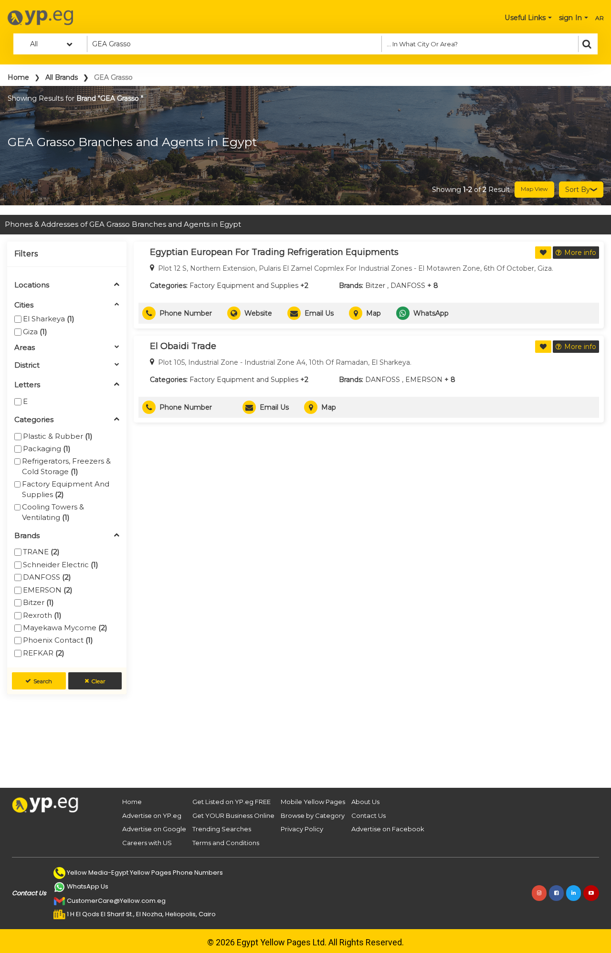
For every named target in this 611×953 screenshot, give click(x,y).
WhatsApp (431, 313)
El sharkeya (48, 318)
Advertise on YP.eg (151, 815)
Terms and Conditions (225, 843)
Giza (35, 331)
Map (373, 313)
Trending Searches (221, 829)
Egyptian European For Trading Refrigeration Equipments (274, 252)
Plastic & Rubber (58, 436)
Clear (98, 681)
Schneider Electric (60, 564)
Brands (27, 536)
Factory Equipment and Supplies (65, 488)
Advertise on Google (154, 829)
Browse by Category (313, 815)
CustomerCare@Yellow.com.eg (116, 900)
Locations (31, 285)
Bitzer (38, 602)
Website (258, 313)
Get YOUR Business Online (233, 815)
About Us (365, 801)
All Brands (61, 77)
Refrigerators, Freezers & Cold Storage (66, 466)
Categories (33, 420)
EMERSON (48, 589)
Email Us (319, 313)
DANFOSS (47, 577)
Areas (24, 348)
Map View (534, 188)
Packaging (47, 448)
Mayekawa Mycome (65, 627)
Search (42, 681)
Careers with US (147, 843)
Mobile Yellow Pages (313, 801)
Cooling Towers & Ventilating (53, 511)
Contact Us (368, 815)
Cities (23, 305)
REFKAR (43, 652)
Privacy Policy (302, 829)
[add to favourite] (543, 252)
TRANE (41, 551)
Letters (27, 385)
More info (580, 252)
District (27, 365)
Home (18, 77)
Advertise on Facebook (387, 829)
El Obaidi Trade (183, 346)
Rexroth (42, 615)
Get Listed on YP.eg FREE (231, 801)
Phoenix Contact (58, 640)
